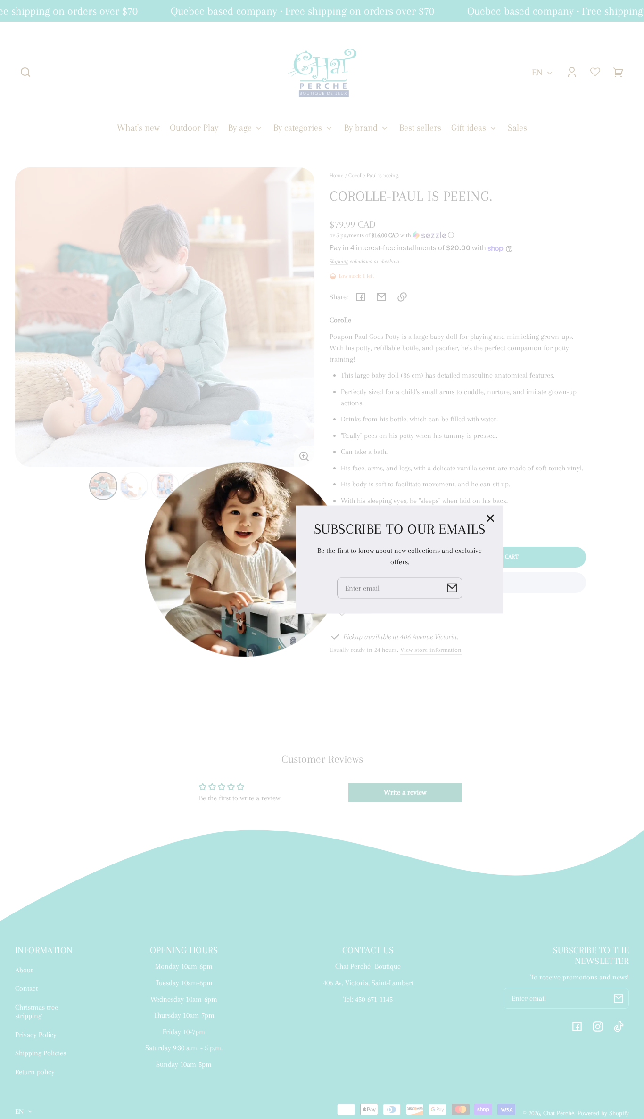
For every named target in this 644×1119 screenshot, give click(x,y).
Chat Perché (558, 1113)
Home (336, 176)
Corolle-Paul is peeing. (373, 176)
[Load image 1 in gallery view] (103, 486)
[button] (25, 72)
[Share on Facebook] (360, 297)
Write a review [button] (405, 792)
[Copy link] (402, 297)
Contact (26, 988)
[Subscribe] (618, 998)
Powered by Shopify (603, 1113)
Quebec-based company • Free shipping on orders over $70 (295, 11)
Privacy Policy (36, 1034)
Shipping (339, 261)
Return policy (35, 1072)
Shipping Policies (40, 1053)
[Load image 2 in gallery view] (134, 486)
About (24, 970)
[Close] (490, 518)
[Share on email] (381, 297)
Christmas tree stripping (36, 1011)
